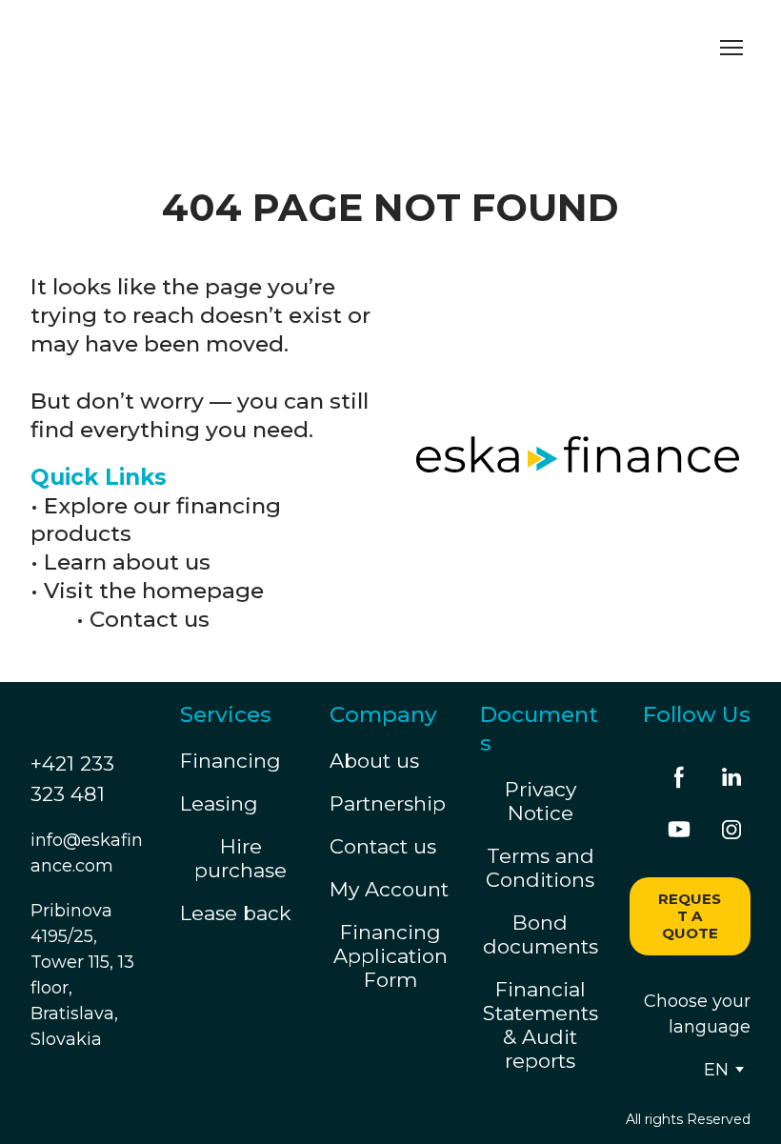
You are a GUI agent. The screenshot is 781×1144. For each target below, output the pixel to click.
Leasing (219, 803)
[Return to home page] (207, 47)
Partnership (388, 803)
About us (374, 761)
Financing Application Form (390, 956)
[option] (716, 1069)
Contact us (150, 619)
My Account (389, 889)
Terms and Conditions (540, 868)
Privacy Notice (540, 801)
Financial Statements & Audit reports (540, 1025)
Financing (230, 761)
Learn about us (127, 562)
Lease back (235, 913)
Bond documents (540, 934)
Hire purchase (240, 858)
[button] (679, 777)
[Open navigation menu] (731, 48)
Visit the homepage (154, 590)
